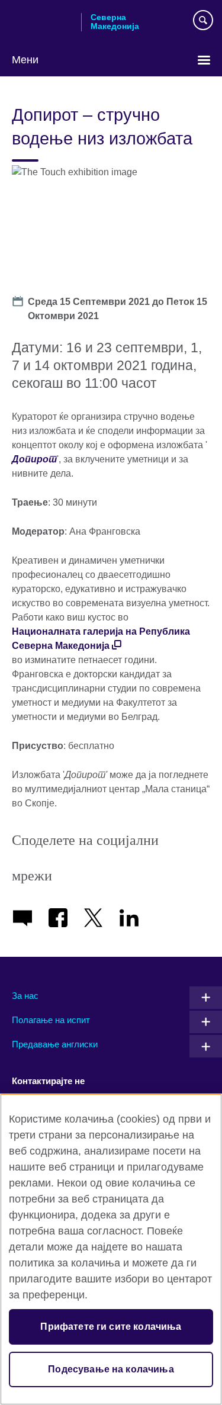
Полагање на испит (51, 1020)
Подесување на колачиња (111, 1369)
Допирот (34, 459)
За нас (25, 996)
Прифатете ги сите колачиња (110, 1327)
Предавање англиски (55, 1044)
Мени (25, 60)
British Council (42, 22)
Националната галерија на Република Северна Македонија (101, 638)
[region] (111, 1249)
